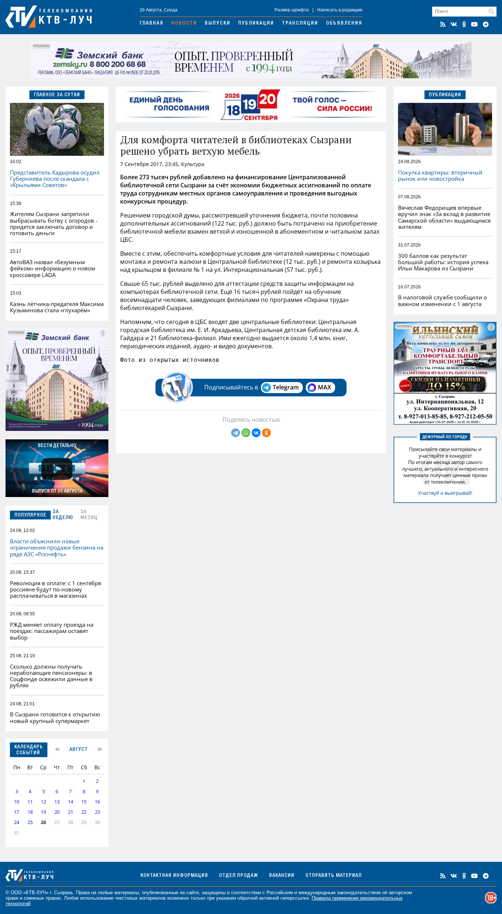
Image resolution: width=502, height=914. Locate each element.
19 (43, 812)
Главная (152, 23)
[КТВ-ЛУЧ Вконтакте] (454, 24)
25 (30, 822)
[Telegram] (235, 432)
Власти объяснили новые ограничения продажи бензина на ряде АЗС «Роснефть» (56, 547)
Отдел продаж (238, 875)
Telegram (286, 387)
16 (97, 802)
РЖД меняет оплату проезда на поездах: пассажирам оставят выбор (51, 631)
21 (70, 812)
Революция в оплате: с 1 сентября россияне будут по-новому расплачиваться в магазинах (55, 589)
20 (57, 812)
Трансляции (300, 23)
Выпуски (217, 23)
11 (30, 802)
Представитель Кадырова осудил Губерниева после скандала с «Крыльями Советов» (55, 179)
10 (16, 802)
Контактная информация (174, 875)
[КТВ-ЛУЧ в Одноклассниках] (464, 24)
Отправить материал (333, 875)
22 (83, 812)
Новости (184, 23)
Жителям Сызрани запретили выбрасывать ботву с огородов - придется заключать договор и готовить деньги (53, 223)
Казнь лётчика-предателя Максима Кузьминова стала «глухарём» (57, 307)
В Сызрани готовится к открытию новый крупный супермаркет (55, 717)
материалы (126, 892)
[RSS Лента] (442, 24)
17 (16, 812)
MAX (324, 387)
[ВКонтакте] (256, 432)
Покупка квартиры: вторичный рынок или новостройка (440, 175)
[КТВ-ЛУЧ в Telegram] (486, 24)
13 (57, 802)
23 (97, 812)
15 (83, 802)
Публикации (256, 23)
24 (16, 822)
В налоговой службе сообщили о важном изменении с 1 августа (442, 300)
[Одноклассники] (266, 432)
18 (30, 812)
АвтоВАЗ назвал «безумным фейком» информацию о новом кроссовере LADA (52, 268)
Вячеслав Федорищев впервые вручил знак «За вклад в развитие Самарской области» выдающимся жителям (444, 217)
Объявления (344, 23)
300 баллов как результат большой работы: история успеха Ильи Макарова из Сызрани (443, 262)
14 (70, 802)
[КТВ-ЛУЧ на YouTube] (474, 24)
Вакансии (281, 875)
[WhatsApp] (245, 432)
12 (43, 802)
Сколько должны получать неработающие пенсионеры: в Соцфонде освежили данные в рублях (51, 676)
